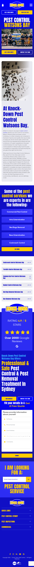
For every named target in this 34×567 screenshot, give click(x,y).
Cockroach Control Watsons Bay (13, 262)
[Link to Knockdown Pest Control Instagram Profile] (13, 554)
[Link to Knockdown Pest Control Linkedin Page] (16, 554)
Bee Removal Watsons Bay (11, 299)
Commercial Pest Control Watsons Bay (14, 277)
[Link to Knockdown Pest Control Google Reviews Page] (23, 554)
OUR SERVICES (9, 399)
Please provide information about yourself (15, 413)
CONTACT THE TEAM (25, 52)
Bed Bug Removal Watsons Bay (13, 292)
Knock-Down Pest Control (18, 557)
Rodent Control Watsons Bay (12, 285)
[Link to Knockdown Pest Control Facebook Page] (10, 554)
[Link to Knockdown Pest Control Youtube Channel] (20, 554)
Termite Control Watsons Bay (12, 269)
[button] (31, 5)
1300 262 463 (25, 12)
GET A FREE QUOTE (9, 12)
